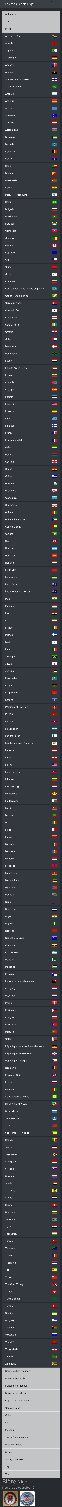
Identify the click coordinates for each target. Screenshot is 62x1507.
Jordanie (10, 671)
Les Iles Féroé (12, 735)
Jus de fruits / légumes (17, 1437)
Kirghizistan (11, 692)
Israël (8, 642)
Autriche (9, 122)
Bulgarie (9, 209)
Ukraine (9, 1313)
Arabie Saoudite (13, 86)
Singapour (10, 1161)
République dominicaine (18, 1053)
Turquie (9, 1306)
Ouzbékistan (12, 952)
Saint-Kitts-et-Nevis (16, 1103)
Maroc (8, 836)
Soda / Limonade (14, 1459)
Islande (9, 634)
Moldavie (10, 851)
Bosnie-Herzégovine (16, 194)
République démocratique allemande (24, 1046)
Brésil (8, 202)
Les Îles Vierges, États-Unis (20, 743)
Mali (7, 822)
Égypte (9, 360)
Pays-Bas (10, 995)
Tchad (8, 1255)
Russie (8, 1082)
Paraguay (10, 988)
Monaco (9, 858)
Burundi (9, 223)
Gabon (8, 447)
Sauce (8, 1452)
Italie (7, 649)
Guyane (9, 533)
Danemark (10, 346)
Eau (7, 1422)
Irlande (9, 627)
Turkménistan (12, 1298)
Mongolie (10, 865)
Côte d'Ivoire (12, 324)
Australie (10, 115)
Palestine (10, 966)
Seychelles (11, 1154)
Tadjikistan (11, 1233)
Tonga (8, 1277)
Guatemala (11, 497)
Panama (9, 974)
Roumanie (10, 1067)
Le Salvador (11, 728)
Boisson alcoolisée (15, 1378)
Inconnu (9, 1429)
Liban (8, 757)
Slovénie (10, 1176)
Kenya (8, 685)
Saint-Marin (11, 1111)
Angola (9, 72)
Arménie (9, 100)
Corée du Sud (12, 310)
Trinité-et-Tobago (14, 1284)
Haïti (7, 541)
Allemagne (11, 57)
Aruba (8, 108)
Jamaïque (10, 656)
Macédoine (11, 793)
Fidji (7, 418)
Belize (8, 158)
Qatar (8, 1038)
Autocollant (11, 14)
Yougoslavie (11, 1349)
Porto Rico (11, 1024)
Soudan (9, 1183)
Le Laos (9, 721)
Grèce (8, 476)
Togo (8, 1269)
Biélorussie (11, 180)
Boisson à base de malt (17, 1371)
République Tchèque (16, 1060)
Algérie (9, 50)
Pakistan (9, 959)
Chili (7, 259)
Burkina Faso (12, 216)
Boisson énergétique (16, 1385)
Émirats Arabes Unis (16, 368)
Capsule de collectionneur (19, 1400)
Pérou (8, 1002)
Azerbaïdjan (11, 129)
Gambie (9, 454)
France (9, 432)
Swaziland (10, 1219)
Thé (7, 1466)
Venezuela (10, 1334)
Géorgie (9, 461)
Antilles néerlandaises (17, 79)
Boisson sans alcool (15, 1393)
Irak (7, 613)
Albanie (9, 43)
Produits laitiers (13, 1444)
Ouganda (10, 945)
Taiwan (9, 1241)
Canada (9, 245)
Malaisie (9, 808)
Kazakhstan (11, 678)
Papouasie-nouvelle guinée (20, 981)
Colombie (10, 281)
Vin (7, 1474)
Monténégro (11, 873)
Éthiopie (9, 411)
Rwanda (9, 1089)
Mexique (9, 844)
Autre (8, 21)
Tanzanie (10, 1248)
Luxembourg (12, 786)
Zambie (9, 1356)
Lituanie (9, 779)
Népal (8, 901)
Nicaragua (10, 909)
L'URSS (9, 714)
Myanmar (10, 887)
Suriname (10, 1212)
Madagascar (11, 800)
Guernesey (11, 505)
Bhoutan (9, 173)
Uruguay (9, 1320)
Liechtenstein (12, 772)
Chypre (9, 274)
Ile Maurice (11, 577)
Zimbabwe (10, 1363)
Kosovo (9, 699)
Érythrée (9, 382)
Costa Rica (11, 317)
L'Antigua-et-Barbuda (16, 707)
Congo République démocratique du (24, 288)
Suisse (8, 1205)
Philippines (11, 1010)
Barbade (9, 144)
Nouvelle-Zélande (14, 937)
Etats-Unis (10, 404)
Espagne (9, 389)
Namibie (9, 894)
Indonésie (10, 606)
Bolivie (8, 187)
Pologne (9, 1017)
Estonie (9, 396)
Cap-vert (10, 252)
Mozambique (12, 880)
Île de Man (10, 570)
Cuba (8, 339)
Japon (8, 663)
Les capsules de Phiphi (20, 4)
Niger (8, 916)
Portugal (9, 1031)
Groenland (10, 490)
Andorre (9, 64)
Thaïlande (10, 1262)
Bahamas (10, 137)
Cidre (8, 1415)
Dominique (11, 353)
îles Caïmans (12, 584)
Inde (7, 598)
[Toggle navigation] (55, 4)
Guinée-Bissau (13, 526)
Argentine (10, 93)
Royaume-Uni (12, 1075)
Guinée (9, 512)
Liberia (8, 764)
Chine (8, 267)
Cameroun (10, 238)
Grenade (9, 483)
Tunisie (9, 1291)
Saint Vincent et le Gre (17, 1096)
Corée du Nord (13, 303)
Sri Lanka (10, 1190)
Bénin (8, 166)
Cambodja (10, 230)
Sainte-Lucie (12, 1118)
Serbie (8, 1147)
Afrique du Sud (13, 36)
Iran (7, 620)
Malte (8, 829)
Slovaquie (10, 1168)
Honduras (10, 548)
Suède (8, 1197)
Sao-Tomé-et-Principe (17, 1132)
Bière (8, 28)
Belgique (10, 151)
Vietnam (9, 1342)
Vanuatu (9, 1327)
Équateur (10, 375)
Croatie (9, 331)
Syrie (8, 1226)
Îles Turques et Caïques (18, 591)
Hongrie (9, 562)
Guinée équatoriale (15, 519)
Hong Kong (11, 555)
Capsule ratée (12, 1407)
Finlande (9, 425)
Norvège (9, 930)
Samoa (8, 1125)
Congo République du (16, 295)
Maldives (10, 815)
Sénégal (9, 1139)
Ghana (8, 469)
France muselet (13, 440)
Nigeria (9, 923)
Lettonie (9, 750)
